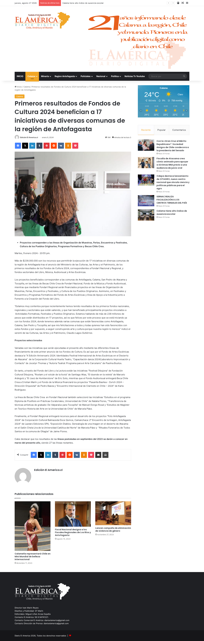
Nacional (100, 76)
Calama (31, 76)
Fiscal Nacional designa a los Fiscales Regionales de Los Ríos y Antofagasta (73, 532)
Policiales (86, 76)
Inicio (19, 87)
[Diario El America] (42, 21)
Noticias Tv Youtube (135, 76)
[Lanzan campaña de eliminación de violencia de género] (113, 513)
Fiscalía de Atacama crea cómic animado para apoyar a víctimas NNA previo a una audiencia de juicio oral (172, 163)
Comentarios (179, 129)
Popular (161, 129)
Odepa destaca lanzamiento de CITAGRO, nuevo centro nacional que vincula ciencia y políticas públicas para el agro (173, 182)
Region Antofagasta (65, 76)
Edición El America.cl (29, 137)
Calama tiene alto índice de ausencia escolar (172, 212)
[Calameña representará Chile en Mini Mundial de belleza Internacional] (32, 526)
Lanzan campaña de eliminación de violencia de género (113, 529)
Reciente (146, 129)
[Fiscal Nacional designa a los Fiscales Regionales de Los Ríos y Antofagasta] (73, 514)
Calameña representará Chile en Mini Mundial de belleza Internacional (32, 556)
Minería (45, 76)
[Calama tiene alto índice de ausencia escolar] (146, 215)
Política (115, 76)
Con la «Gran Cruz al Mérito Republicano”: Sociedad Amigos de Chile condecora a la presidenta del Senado (173, 146)
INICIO (20, 76)
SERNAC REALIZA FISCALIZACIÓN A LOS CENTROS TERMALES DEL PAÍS (172, 199)
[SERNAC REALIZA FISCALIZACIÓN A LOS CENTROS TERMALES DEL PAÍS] (146, 200)
